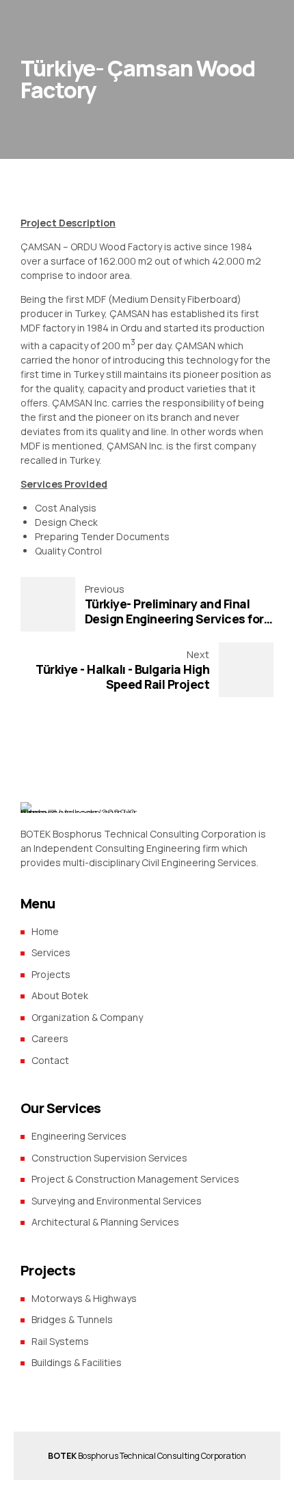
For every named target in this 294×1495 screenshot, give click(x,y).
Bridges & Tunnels (72, 1319)
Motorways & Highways (84, 1298)
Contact (50, 1060)
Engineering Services (78, 1135)
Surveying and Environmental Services (116, 1200)
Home (45, 931)
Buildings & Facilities (76, 1362)
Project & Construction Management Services (135, 1178)
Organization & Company (87, 1017)
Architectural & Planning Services (105, 1221)
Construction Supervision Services (109, 1157)
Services (50, 952)
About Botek (59, 995)
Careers (49, 1038)
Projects (50, 974)
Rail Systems (60, 1341)
